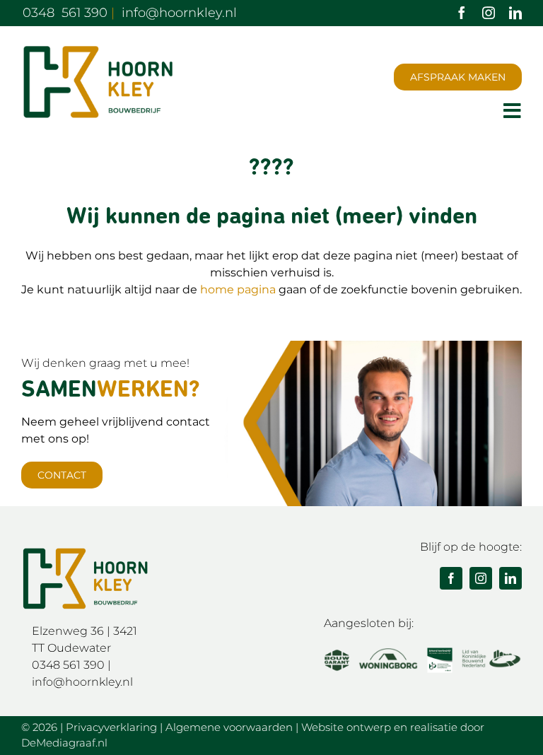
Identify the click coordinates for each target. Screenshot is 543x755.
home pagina (238, 289)
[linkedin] (515, 12)
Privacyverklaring (111, 727)
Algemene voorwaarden (229, 727)
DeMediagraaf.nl (64, 742)
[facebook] (461, 12)
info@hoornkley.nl (82, 682)
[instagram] (488, 12)
